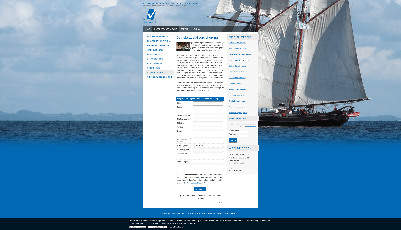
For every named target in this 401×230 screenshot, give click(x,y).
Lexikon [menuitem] (196, 29)
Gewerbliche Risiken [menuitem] (157, 72)
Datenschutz (190, 213)
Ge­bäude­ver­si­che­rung (237, 101)
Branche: (180, 107)
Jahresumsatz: (182, 154)
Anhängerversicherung (237, 89)
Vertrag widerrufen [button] (230, 213)
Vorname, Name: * (184, 115)
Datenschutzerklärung (250, 126)
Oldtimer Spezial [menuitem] (155, 59)
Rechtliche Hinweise (177, 213)
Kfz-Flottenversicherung (237, 78)
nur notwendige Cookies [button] (157, 227)
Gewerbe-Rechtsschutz (237, 43)
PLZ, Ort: (180, 123)
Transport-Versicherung (237, 95)
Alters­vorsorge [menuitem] (155, 50)
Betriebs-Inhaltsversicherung (239, 48)
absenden (199, 189)
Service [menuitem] (184, 29)
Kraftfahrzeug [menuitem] (154, 54)
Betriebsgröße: (182, 146)
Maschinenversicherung (237, 72)
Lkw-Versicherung (235, 83)
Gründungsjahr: (183, 150)
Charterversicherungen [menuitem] (159, 77)
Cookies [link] (219, 213)
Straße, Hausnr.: (183, 119)
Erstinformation (200, 213)
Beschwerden (211, 213)
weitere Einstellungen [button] (176, 227)
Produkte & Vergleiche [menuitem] (165, 29)
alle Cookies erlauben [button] (138, 227)
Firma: (179, 103)
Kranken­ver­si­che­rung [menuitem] (158, 37)
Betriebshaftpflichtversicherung (240, 54)
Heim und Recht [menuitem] (154, 63)
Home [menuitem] (147, 29)
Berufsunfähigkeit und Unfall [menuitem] (160, 41)
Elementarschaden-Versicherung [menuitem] (160, 46)
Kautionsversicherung (237, 107)
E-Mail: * (180, 131)
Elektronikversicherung (237, 66)
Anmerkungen (182, 162)
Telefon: (180, 127)
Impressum (166, 213)
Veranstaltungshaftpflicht (238, 113)
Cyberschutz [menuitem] (153, 68)
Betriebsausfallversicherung (239, 60)
